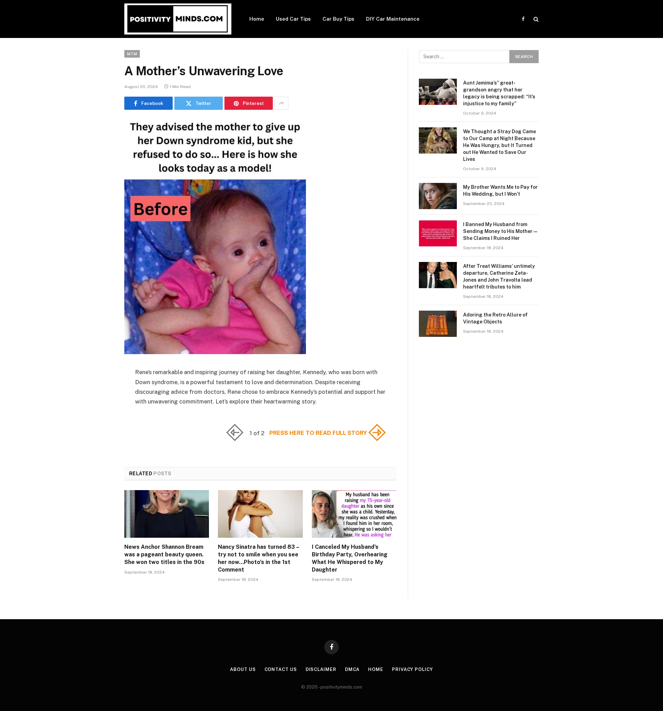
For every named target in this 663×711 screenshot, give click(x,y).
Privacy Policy (412, 669)
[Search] (535, 19)
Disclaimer (321, 669)
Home (256, 19)
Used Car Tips (293, 19)
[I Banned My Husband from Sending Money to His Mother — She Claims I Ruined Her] (438, 233)
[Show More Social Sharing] (281, 103)
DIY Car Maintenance (393, 19)
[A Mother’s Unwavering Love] (215, 352)
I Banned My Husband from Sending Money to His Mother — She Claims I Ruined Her (500, 231)
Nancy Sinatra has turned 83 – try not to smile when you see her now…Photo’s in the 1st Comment (258, 558)
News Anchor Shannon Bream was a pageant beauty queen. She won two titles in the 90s (164, 554)
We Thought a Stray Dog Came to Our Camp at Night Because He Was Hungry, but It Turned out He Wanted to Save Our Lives (499, 145)
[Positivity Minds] (177, 19)
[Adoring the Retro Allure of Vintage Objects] (438, 324)
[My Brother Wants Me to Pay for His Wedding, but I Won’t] (438, 196)
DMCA (352, 669)
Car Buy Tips (338, 19)
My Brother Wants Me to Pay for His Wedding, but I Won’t (500, 190)
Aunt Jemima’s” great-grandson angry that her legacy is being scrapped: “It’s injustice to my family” (499, 93)
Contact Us (281, 669)
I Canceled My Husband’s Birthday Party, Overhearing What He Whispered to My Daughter (349, 558)
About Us (243, 669)
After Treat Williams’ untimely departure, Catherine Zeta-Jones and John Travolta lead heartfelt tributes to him (499, 276)
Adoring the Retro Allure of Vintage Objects (495, 318)
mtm (132, 54)
